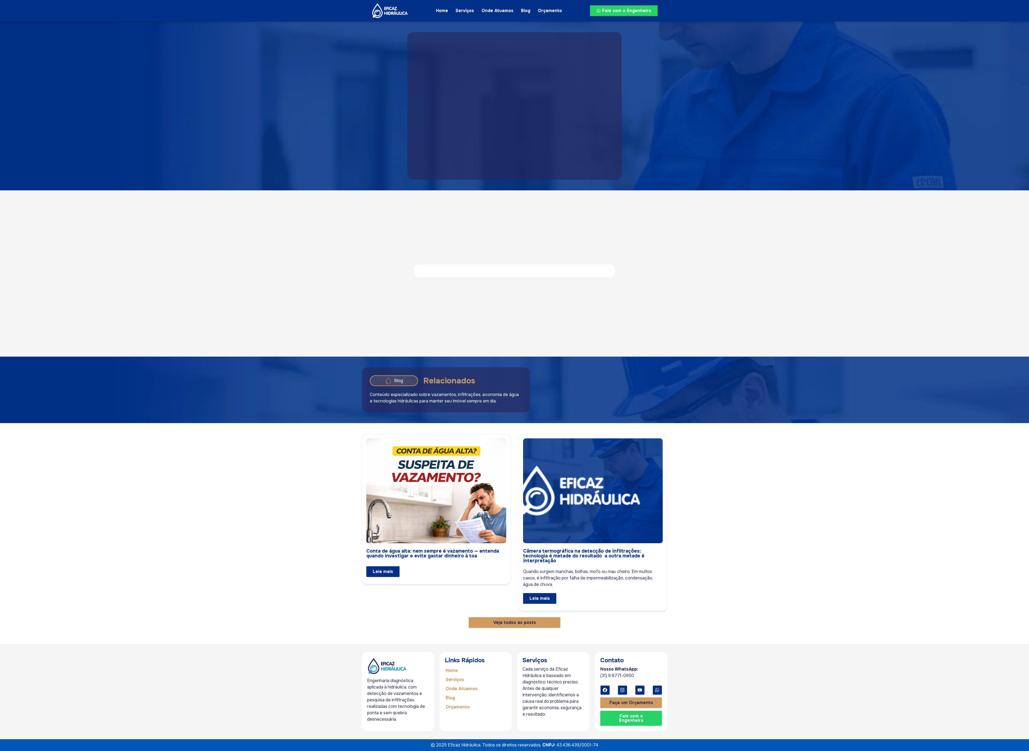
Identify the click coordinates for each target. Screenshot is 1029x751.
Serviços (465, 10)
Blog (525, 10)
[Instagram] (622, 690)
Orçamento (550, 10)
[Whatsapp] (657, 690)
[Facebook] (605, 690)
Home (442, 10)
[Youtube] (639, 690)
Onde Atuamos (497, 10)
